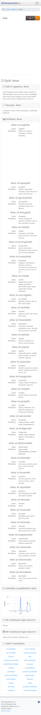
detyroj (11, 656)
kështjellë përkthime (11, 664)
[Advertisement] (20, 48)
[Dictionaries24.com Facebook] (39, 702)
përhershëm (11, 679)
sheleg (11, 683)
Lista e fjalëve (12, 9)
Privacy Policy (5, 711)
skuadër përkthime (30, 687)
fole (30, 656)
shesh (30, 683)
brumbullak (11, 649)
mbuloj (11, 668)
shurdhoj (11, 687)
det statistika (11, 653)
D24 (3, 9)
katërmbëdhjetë (30, 660)
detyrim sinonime (29, 653)
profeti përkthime (11, 675)
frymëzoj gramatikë (11, 660)
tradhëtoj (11, 690)
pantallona (11, 672)
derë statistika (30, 649)
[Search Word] (37, 18)
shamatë (30, 679)
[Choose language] (30, 18)
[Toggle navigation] (37, 3)
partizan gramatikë (30, 672)
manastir (30, 664)
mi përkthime (30, 668)
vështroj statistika (30, 690)
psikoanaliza (30, 675)
